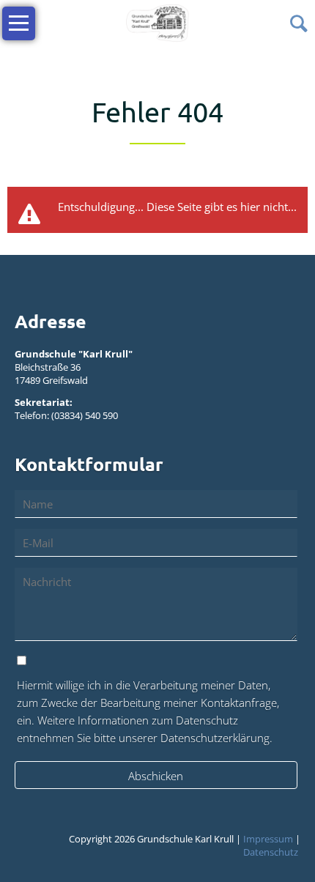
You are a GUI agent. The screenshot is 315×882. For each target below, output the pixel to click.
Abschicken (155, 775)
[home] (157, 22)
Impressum (268, 838)
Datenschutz (270, 852)
